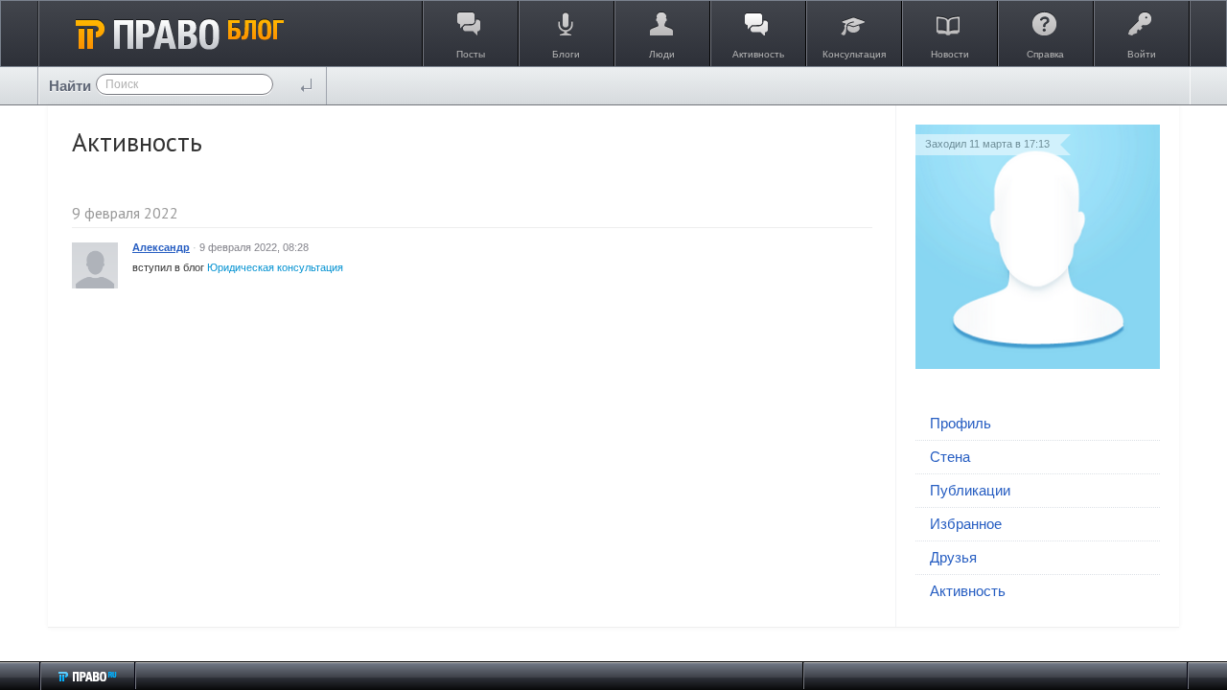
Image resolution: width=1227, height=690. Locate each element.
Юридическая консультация (275, 267)
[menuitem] (1037, 424)
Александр (161, 247)
